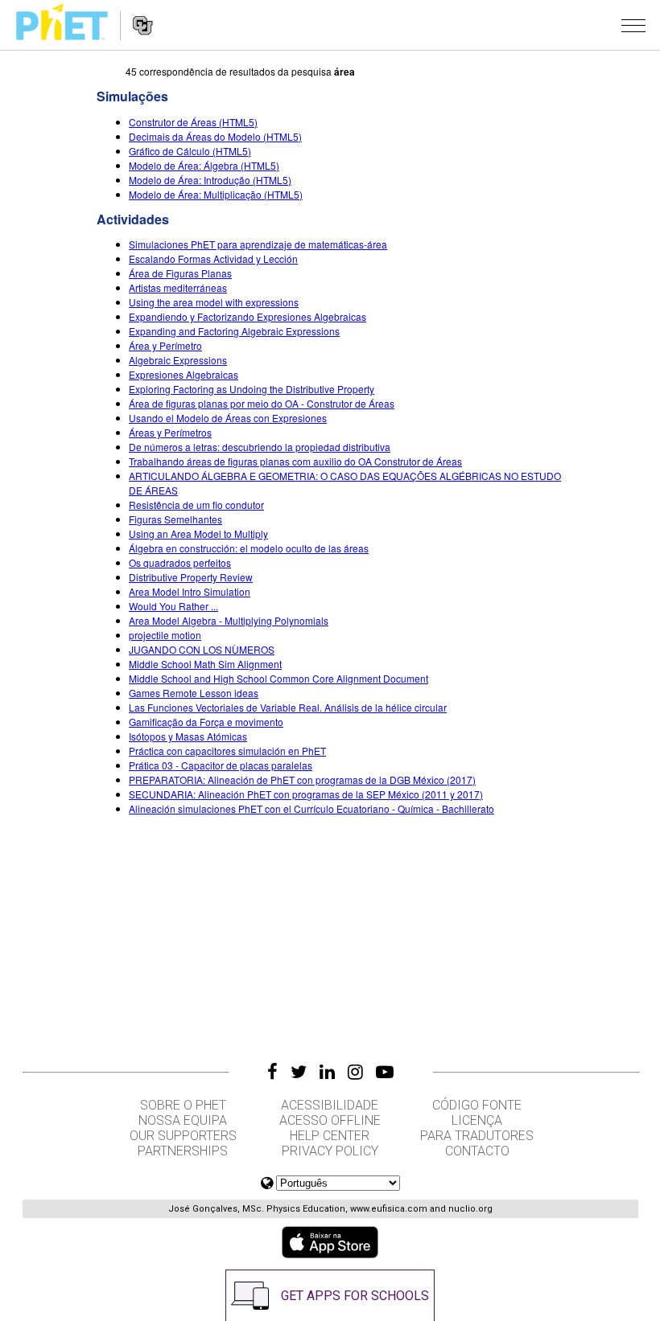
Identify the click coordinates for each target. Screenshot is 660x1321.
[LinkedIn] (327, 1072)
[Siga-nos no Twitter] (298, 1072)
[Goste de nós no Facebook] (272, 1072)
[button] (633, 25)
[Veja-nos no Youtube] (384, 1072)
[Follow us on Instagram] (355, 1072)
